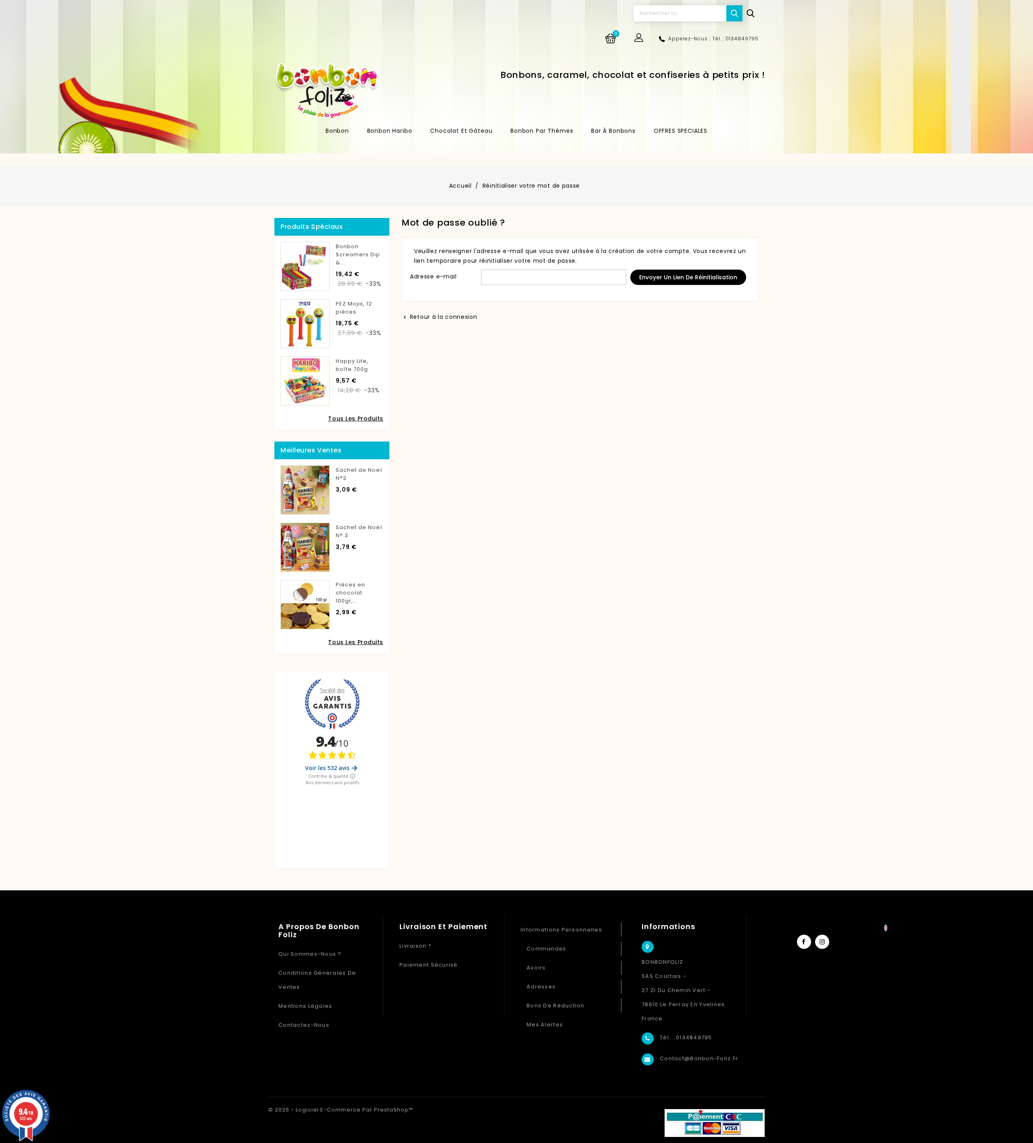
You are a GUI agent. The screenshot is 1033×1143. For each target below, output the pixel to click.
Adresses (541, 986)
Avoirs (536, 967)
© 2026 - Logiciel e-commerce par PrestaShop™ (340, 1110)
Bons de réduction (556, 1005)
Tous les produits (355, 418)
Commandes (547, 948)
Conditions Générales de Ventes (317, 980)
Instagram (822, 942)
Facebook (804, 942)
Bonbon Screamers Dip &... (358, 254)
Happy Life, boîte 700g (352, 365)
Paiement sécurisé (428, 965)
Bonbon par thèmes (541, 131)
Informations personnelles (561, 930)
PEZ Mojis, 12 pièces (354, 308)
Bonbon (337, 131)
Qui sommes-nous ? (310, 954)
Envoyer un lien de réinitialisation (688, 277)
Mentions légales (305, 1006)
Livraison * (415, 946)
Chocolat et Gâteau (461, 131)
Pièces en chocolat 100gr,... (350, 593)
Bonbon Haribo (389, 131)
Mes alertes (545, 1024)
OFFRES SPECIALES (680, 131)
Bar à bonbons (613, 131)
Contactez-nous (303, 1025)
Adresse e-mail (433, 276)
